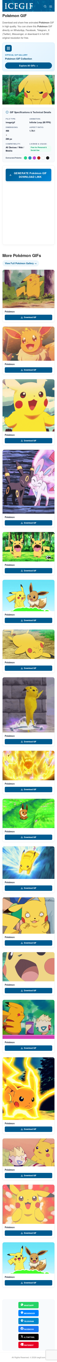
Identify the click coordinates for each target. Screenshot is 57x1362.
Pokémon (10, 311)
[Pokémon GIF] (28, 289)
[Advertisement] (28, 212)
